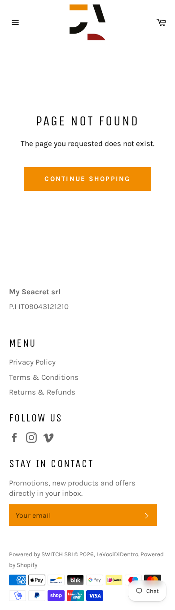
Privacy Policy (32, 361)
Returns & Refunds (42, 391)
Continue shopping (87, 179)
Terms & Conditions (44, 377)
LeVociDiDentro (117, 554)
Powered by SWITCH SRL (41, 554)
